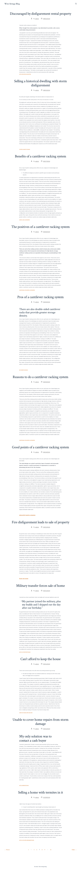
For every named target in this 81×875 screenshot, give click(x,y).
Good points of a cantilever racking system (40, 447)
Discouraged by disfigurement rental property (40, 13)
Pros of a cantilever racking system (40, 297)
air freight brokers (23, 370)
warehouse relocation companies (27, 290)
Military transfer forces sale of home (40, 585)
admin (37, 19)
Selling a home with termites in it (40, 792)
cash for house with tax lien (25, 712)
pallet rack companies (24, 219)
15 (50, 850)
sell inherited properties (25, 74)
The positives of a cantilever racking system (40, 226)
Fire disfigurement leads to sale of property (40, 522)
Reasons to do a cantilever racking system (40, 377)
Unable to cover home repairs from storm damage (40, 721)
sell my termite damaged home (26, 840)
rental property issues (24, 149)
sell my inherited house (24, 652)
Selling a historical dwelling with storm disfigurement (40, 83)
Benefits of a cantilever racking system (40, 156)
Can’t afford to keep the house (40, 659)
